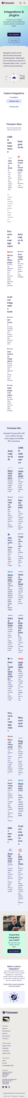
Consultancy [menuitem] (5, 1050)
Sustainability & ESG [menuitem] (8, 1065)
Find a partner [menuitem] (6, 1036)
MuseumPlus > (20, 743)
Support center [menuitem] (6, 1045)
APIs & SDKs (14, 40)
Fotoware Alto (14, 107)
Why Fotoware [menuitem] (6, 1031)
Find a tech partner (14, 986)
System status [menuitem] (6, 1053)
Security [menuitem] (4, 1063)
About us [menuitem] (4, 1028)
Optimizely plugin (20, 473)
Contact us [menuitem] (5, 1038)
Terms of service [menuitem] (7, 1096)
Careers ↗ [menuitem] (5, 1033)
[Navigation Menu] (20, 3)
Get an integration (14, 34)
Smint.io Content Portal (20, 579)
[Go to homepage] (8, 3)
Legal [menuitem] (3, 1060)
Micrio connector (10, 577)
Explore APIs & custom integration (14, 984)
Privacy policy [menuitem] (15, 1096)
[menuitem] (3, 1087)
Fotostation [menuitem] (5, 1048)
